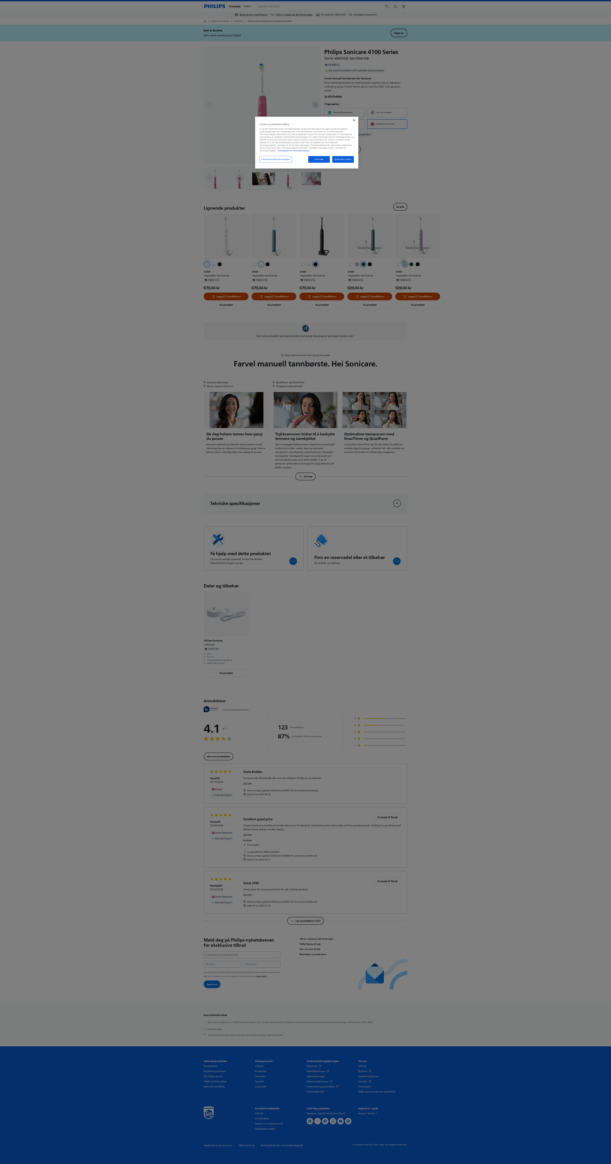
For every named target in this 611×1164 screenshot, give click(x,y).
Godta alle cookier (343, 159)
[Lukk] (354, 120)
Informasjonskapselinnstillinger (275, 159)
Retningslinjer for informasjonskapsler (294, 150)
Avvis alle (319, 159)
